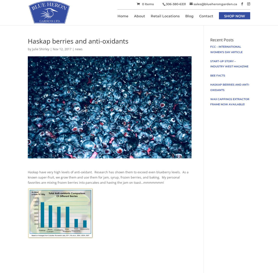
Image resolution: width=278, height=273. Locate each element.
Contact (206, 16)
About (139, 16)
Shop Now (234, 16)
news (79, 49)
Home (122, 16)
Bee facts (217, 75)
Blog (189, 16)
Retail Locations (165, 16)
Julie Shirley (40, 49)
